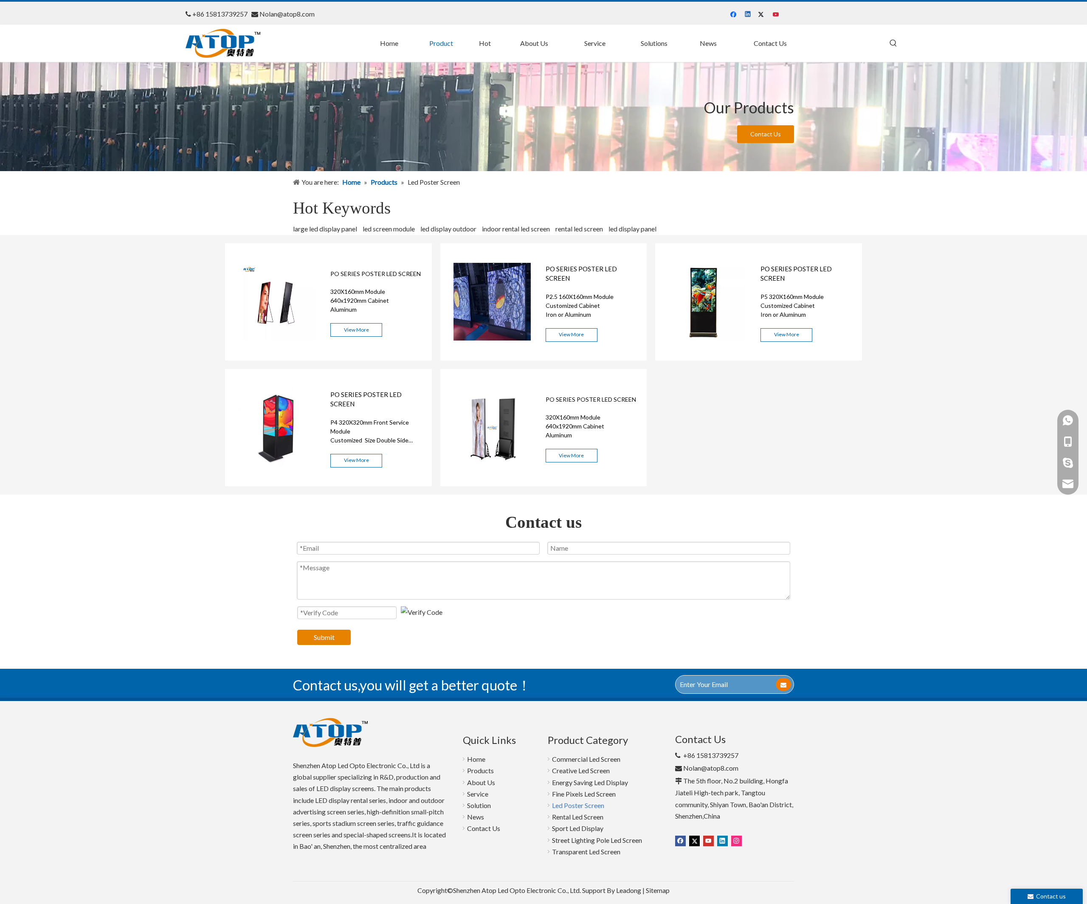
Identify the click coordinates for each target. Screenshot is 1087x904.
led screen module (389, 229)
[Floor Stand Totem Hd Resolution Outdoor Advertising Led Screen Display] (707, 357)
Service (477, 794)
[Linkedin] (748, 14)
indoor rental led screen (516, 229)
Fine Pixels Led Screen (584, 794)
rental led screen (579, 229)
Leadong (628, 890)
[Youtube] (776, 14)
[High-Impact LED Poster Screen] (276, 357)
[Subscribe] (783, 684)
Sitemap (658, 890)
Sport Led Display (577, 828)
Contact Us (765, 134)
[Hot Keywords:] (893, 43)
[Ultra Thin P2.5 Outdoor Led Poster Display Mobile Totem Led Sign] (492, 357)
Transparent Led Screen (586, 852)
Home (476, 759)
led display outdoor (448, 229)
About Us (481, 782)
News (475, 817)
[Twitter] (762, 14)
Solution (479, 805)
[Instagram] (736, 840)
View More (356, 330)
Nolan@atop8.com (287, 14)
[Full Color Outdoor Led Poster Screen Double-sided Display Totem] (276, 483)
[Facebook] (734, 14)
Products (480, 770)
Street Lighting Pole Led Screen (597, 840)
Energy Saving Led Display (590, 782)
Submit (324, 637)
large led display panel (325, 229)
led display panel (632, 229)
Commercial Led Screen (586, 759)
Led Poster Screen (578, 805)
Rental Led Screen (577, 817)
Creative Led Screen (581, 770)
